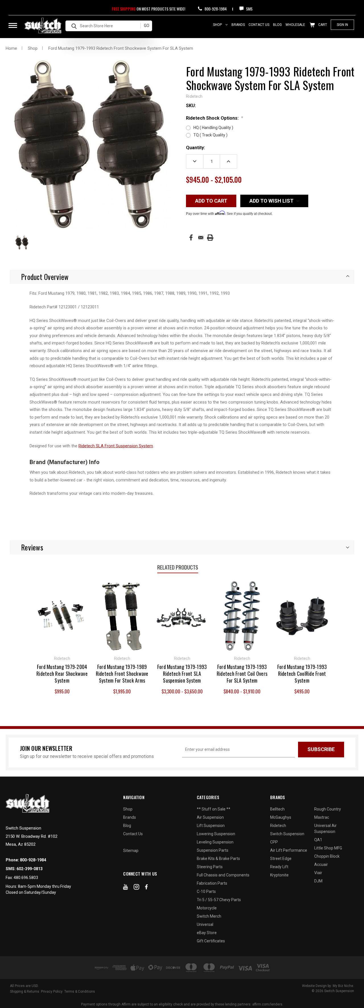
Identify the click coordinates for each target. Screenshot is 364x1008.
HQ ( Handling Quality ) (213, 127)
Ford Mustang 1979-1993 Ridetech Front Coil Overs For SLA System (242, 673)
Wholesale (295, 25)
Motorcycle (207, 908)
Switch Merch (209, 916)
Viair (318, 872)
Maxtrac (321, 817)
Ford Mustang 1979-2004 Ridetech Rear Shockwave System (62, 673)
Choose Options (122, 615)
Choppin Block (327, 856)
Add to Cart (62, 615)
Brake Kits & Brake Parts (218, 858)
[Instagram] (136, 888)
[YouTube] (125, 888)
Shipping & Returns (24, 992)
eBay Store (207, 932)
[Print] (210, 237)
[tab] (182, 277)
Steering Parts (210, 866)
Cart (322, 25)
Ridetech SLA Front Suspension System (115, 445)
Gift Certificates (211, 941)
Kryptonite (279, 875)
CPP (274, 842)
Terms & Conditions (79, 992)
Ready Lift (279, 866)
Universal (205, 924)
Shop (218, 25)
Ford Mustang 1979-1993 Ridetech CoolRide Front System (302, 673)
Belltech (277, 809)
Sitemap (130, 850)
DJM (318, 881)
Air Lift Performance (288, 850)
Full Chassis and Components (223, 875)
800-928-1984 (215, 9)
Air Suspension (210, 817)
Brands (238, 25)
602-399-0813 (29, 868)
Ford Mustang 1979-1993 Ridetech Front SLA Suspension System (182, 673)
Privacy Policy (52, 992)
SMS (249, 9)
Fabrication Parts (212, 883)
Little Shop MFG (328, 848)
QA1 (318, 839)
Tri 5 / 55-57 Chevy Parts (219, 899)
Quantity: (195, 147)
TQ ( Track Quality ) (210, 135)
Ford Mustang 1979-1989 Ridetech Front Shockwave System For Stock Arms (122, 673)
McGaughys (280, 817)
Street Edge (280, 858)
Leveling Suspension (215, 842)
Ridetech (278, 825)
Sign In (342, 25)
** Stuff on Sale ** (213, 809)
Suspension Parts (212, 850)
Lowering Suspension (216, 834)
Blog (277, 25)
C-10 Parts (206, 891)
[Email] (200, 237)
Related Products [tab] (177, 567)
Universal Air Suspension (325, 828)
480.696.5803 (26, 877)
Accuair (321, 864)
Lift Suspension (211, 825)
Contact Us (259, 25)
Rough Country (327, 809)
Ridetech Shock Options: (214, 118)
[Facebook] (191, 237)
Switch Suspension (287, 834)
